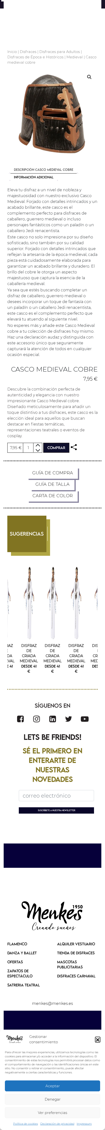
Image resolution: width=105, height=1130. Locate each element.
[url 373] (52, 916)
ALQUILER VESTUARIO (76, 944)
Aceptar (52, 1086)
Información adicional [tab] (33, 177)
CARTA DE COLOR (52, 495)
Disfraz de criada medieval (29, 653)
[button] (97, 1039)
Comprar (56, 447)
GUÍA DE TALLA (52, 484)
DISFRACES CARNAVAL (76, 976)
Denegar (53, 1099)
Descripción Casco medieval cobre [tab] (43, 170)
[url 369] (52, 719)
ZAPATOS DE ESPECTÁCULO (19, 973)
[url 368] (36, 719)
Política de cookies (25, 1123)
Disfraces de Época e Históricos (35, 57)
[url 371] (85, 719)
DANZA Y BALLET (22, 953)
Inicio (12, 52)
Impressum (84, 1123)
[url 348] (73, 447)
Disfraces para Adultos (59, 52)
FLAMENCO (17, 944)
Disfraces (28, 52)
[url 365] (29, 603)
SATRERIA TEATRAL (23, 985)
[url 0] (14, 1039)
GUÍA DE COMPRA (52, 473)
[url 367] (20, 719)
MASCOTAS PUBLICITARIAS (70, 964)
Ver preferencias (52, 1112)
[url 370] (68, 719)
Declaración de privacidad (57, 1123)
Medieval (74, 57)
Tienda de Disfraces (76, 953)
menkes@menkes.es (52, 1003)
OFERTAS (15, 962)
